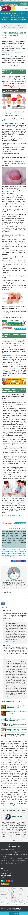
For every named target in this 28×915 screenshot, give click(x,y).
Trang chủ (4, 26)
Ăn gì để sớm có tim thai (15, 766)
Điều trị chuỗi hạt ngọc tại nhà (16, 789)
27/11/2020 (12, 696)
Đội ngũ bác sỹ (5, 871)
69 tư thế (21, 785)
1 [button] (12, 840)
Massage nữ (4, 741)
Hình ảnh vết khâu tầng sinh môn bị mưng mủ (13, 794)
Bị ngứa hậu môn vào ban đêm (17, 803)
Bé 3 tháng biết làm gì (9, 551)
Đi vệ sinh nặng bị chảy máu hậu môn (12, 799)
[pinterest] (22, 561)
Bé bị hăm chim (10, 555)
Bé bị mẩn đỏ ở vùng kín (10, 557)
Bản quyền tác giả (6, 873)
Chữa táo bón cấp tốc (14, 775)
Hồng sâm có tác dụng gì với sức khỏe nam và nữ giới (16, 712)
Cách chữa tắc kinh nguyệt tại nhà (13, 776)
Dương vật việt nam (11, 764)
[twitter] (14, 561)
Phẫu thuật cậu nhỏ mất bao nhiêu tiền (12, 796)
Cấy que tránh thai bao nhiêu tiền (14, 782)
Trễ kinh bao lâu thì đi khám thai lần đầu (15, 768)
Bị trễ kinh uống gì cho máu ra (13, 771)
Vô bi (10, 741)
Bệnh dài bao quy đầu (9, 355)
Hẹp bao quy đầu (6, 123)
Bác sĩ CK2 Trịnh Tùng (12, 864)
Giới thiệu (3, 868)
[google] (17, 561)
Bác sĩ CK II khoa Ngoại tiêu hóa (14, 580)
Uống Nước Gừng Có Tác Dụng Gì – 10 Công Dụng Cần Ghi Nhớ (16, 706)
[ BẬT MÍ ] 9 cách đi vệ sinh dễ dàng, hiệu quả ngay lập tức (15, 719)
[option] (14, 826)
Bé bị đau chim (19, 551)
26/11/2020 (12, 641)
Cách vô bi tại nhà (12, 762)
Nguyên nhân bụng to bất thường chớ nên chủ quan (16, 724)
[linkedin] (25, 561)
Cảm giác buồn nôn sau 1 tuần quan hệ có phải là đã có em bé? (16, 730)
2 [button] (13, 840)
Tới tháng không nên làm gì (12, 759)
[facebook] (12, 561)
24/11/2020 (9, 620)
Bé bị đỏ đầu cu (17, 553)
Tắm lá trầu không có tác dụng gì (15, 778)
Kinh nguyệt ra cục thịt (18, 755)
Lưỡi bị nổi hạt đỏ (12, 753)
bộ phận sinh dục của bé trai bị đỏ (13, 112)
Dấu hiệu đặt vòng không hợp (13, 748)
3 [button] (14, 840)
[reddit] (19, 561)
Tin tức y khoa (11, 26)
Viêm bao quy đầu (8, 364)
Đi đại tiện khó (23, 798)
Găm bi (11, 746)
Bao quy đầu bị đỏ (9, 549)
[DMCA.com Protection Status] (5, 883)
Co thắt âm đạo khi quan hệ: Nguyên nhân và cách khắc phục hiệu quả (16, 735)
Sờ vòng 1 (10, 743)
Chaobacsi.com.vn (19, 908)
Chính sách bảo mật (6, 875)
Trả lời (4, 620)
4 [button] (16, 840)
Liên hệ (2, 877)
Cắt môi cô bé (10, 801)
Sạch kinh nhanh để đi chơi (16, 750)
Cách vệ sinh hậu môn (11, 785)
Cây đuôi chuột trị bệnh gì (19, 792)
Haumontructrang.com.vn (7, 858)
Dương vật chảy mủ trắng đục (8, 805)
